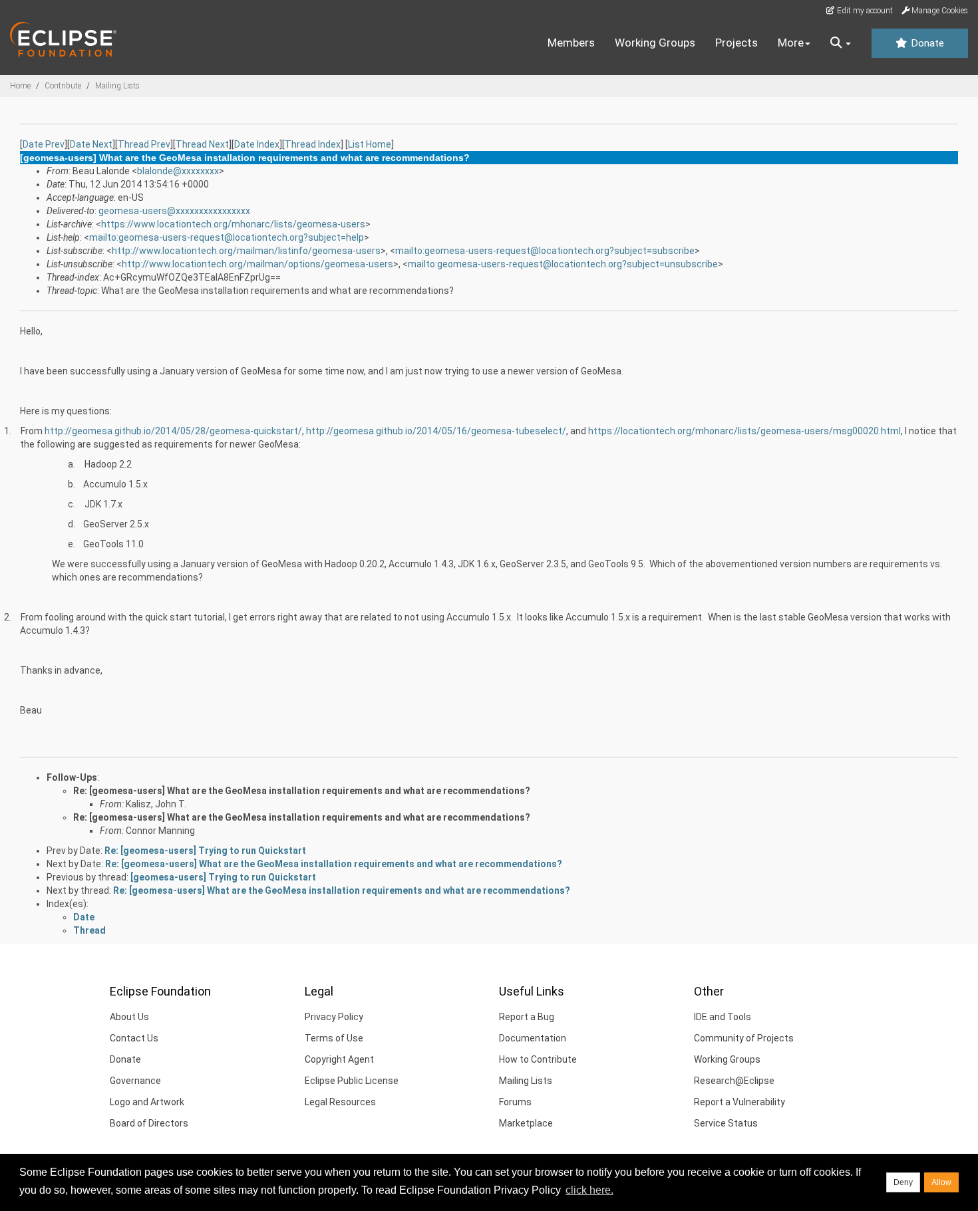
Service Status (726, 1123)
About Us (129, 1016)
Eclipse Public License (352, 1080)
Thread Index (313, 144)
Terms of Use (334, 1038)
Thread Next (202, 144)
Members (571, 42)
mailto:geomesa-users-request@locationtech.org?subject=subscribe (545, 250)
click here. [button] (589, 1190)
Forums (515, 1102)
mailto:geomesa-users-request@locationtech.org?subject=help (226, 237)
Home (20, 85)
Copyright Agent (339, 1059)
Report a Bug (526, 1016)
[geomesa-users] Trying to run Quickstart (223, 877)
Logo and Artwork (147, 1102)
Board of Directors (149, 1123)
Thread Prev (144, 144)
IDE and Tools (722, 1016)
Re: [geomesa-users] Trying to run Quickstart (205, 850)
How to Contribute (538, 1059)
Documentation (532, 1038)
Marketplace (526, 1123)
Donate (926, 43)
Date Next (91, 144)
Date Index (256, 144)
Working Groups (655, 42)
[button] (840, 43)
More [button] (791, 42)
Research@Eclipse (734, 1080)
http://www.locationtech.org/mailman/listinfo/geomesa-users (246, 250)
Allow (941, 1182)
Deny (903, 1182)
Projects (736, 42)
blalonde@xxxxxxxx (178, 171)
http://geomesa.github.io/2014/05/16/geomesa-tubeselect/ (436, 431)
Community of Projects (744, 1038)
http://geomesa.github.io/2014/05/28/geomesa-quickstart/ (173, 431)
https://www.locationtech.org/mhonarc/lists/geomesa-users (233, 224)
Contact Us (134, 1038)
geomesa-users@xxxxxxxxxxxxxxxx (174, 210)
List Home (369, 144)
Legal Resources (340, 1102)
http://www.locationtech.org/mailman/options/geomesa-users (257, 264)
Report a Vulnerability (739, 1102)
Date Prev (44, 144)
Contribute (63, 85)
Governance (135, 1080)
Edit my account (864, 10)
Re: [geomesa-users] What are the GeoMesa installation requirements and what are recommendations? (301, 790)
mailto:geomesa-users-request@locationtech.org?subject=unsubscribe (563, 264)
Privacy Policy (334, 1016)
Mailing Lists (117, 85)
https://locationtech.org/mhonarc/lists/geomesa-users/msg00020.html (744, 431)
